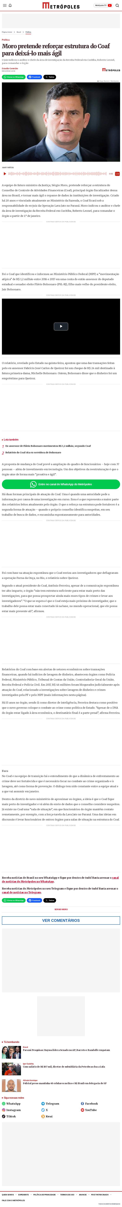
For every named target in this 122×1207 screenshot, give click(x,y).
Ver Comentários (61, 920)
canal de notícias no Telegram (21, 892)
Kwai (49, 1116)
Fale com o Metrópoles (13, 1200)
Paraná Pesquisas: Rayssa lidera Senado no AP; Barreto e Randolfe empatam (66, 1050)
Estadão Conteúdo (10, 68)
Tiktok (11, 1116)
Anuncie (83, 1195)
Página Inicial (7, 32)
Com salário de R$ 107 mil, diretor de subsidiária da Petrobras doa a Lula (64, 1066)
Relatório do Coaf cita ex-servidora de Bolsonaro (33, 452)
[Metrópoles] (61, 5)
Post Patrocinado (100, 1195)
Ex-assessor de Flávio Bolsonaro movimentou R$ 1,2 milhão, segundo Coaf (48, 446)
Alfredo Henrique (30, 1080)
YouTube (91, 1110)
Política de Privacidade (44, 1195)
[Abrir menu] (5, 5)
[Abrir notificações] (10, 5)
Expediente (23, 1195)
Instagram (13, 1110)
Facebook (91, 1103)
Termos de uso (67, 1195)
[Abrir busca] (117, 5)
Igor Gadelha (28, 1064)
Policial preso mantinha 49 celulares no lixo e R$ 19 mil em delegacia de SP (65, 1083)
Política (28, 32)
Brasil (19, 32)
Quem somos (8, 1195)
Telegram (52, 1103)
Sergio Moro (61, 909)
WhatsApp (13, 1103)
